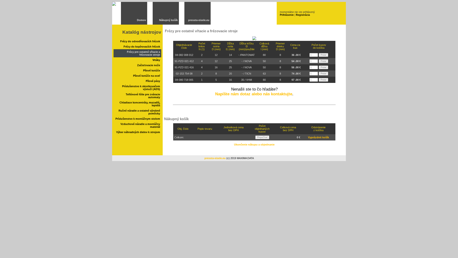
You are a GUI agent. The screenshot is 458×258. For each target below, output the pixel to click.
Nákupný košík (168, 20)
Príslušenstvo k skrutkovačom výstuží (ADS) (141, 88)
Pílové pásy (153, 81)
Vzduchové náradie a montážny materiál (140, 125)
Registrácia (303, 14)
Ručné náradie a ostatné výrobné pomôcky (139, 112)
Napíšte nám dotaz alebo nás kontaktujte (253, 94)
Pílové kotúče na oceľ (146, 75)
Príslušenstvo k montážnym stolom (137, 118)
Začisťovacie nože (148, 65)
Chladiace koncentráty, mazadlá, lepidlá (140, 104)
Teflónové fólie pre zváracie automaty (143, 96)
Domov (141, 20)
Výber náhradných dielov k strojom (138, 132)
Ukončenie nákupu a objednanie (254, 144)
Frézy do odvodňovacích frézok (140, 41)
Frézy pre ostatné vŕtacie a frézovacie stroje (143, 53)
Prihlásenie (287, 14)
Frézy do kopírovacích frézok (142, 46)
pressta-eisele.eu (198, 20)
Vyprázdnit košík (318, 137)
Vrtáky (156, 60)
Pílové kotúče (151, 70)
